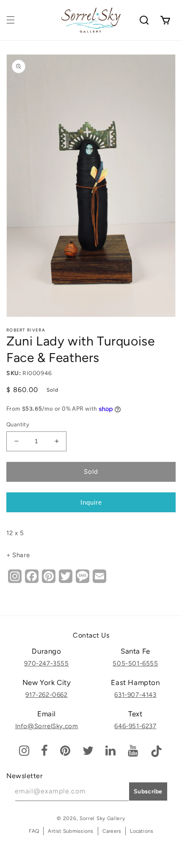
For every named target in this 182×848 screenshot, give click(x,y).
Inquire (91, 502)
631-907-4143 (135, 695)
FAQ (34, 831)
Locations (141, 831)
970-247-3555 (46, 663)
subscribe (148, 791)
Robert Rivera (25, 330)
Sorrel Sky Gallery (102, 818)
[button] (10, 20)
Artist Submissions (70, 831)
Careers (111, 831)
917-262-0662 (46, 695)
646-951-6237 (135, 726)
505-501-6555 (135, 663)
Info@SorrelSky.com (46, 726)
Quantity (17, 424)
